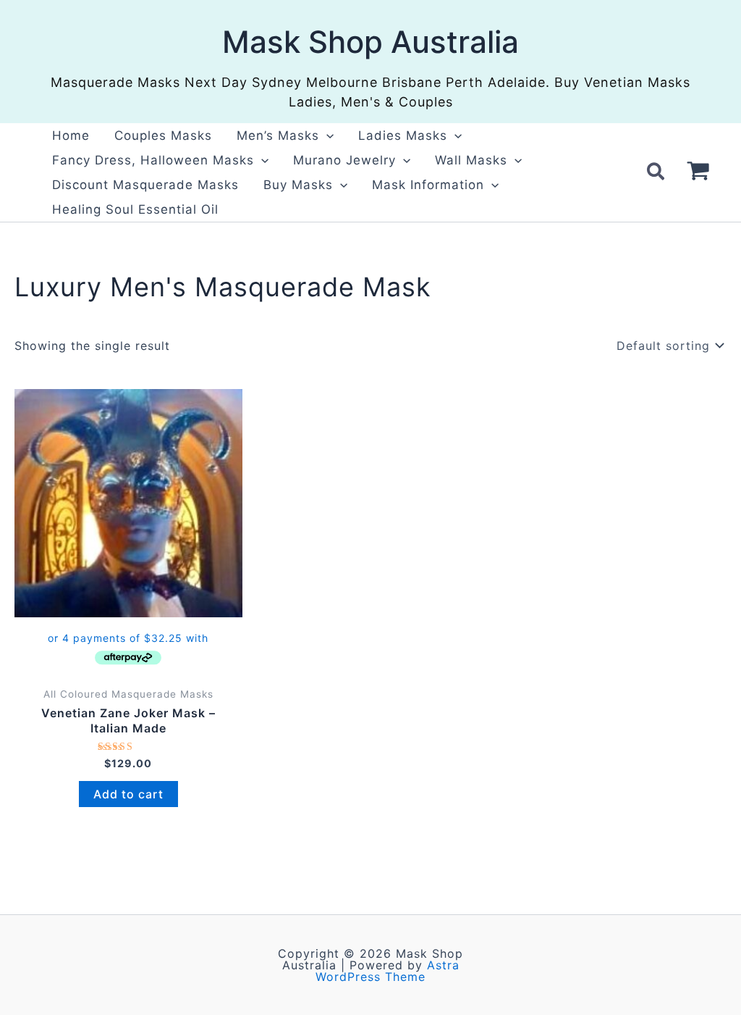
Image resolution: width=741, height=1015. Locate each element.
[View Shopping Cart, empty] (698, 172)
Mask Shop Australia (370, 41)
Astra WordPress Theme (388, 971)
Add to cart (128, 794)
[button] (326, 135)
